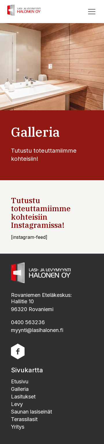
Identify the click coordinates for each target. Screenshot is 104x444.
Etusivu (19, 381)
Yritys (17, 427)
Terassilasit (24, 419)
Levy (17, 404)
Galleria (20, 389)
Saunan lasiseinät (31, 412)
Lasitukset (23, 397)
